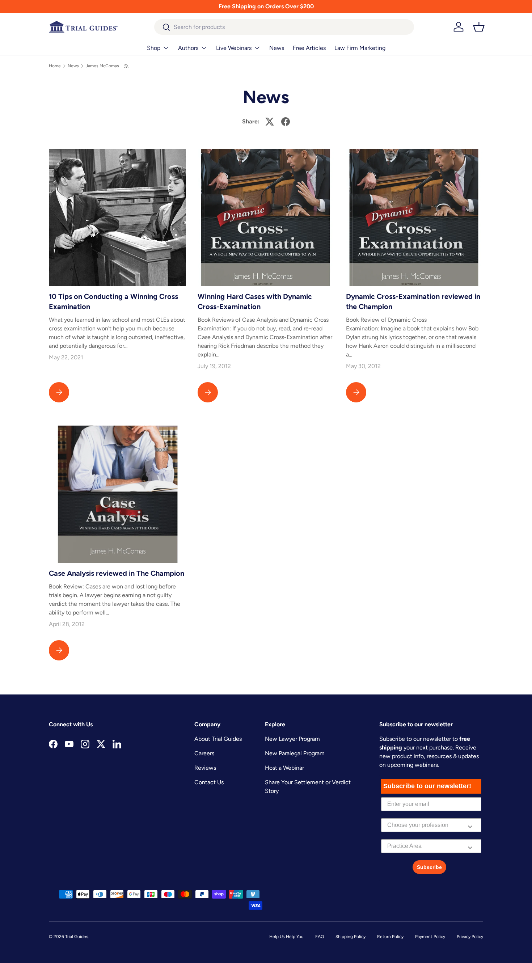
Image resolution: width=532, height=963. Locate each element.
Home (55, 66)
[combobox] (284, 27)
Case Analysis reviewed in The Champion (116, 573)
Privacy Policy (470, 936)
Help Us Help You (286, 936)
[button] (479, 27)
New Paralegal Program (295, 753)
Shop (153, 48)
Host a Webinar (284, 767)
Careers (204, 753)
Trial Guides (76, 936)
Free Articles (309, 48)
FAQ (319, 936)
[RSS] (126, 65)
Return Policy (390, 936)
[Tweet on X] (270, 122)
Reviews (205, 767)
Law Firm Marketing (359, 48)
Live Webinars (234, 48)
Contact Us (209, 782)
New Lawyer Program (292, 738)
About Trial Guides (218, 738)
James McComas (102, 66)
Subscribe (429, 867)
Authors (188, 48)
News (276, 48)
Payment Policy (430, 936)
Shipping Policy (350, 936)
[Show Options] (470, 825)
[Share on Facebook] (286, 122)
